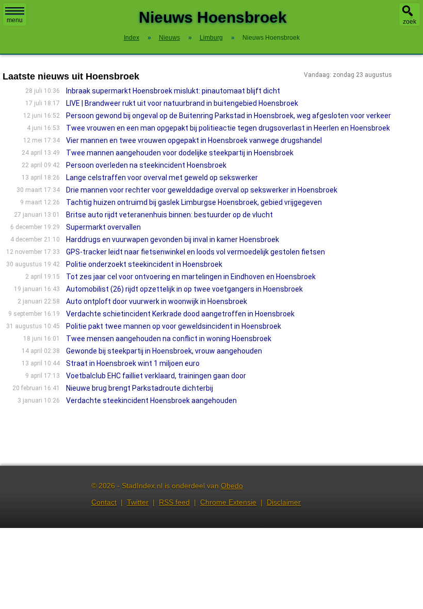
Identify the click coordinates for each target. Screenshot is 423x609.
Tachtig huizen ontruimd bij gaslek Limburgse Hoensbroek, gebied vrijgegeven (194, 202)
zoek (409, 21)
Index (131, 37)
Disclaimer (284, 502)
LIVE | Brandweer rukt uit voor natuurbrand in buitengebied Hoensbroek (182, 103)
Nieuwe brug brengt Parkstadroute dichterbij (139, 388)
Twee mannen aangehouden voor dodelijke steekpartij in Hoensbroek (180, 153)
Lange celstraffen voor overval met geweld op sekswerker (162, 177)
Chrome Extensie (228, 502)
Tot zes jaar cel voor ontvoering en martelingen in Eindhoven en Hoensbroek (191, 277)
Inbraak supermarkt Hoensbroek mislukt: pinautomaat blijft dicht (173, 91)
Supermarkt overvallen (103, 227)
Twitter (138, 502)
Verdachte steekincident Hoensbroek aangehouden (151, 400)
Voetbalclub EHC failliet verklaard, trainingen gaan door (156, 376)
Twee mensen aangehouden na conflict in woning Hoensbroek (168, 338)
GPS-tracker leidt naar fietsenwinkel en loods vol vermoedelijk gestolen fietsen (195, 252)
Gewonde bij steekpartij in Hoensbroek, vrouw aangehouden (164, 351)
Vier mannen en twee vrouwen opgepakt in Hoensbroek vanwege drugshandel (194, 140)
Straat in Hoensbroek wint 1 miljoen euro (133, 363)
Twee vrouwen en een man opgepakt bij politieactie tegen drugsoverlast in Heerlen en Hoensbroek (228, 128)
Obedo (232, 486)
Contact (104, 502)
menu (15, 20)
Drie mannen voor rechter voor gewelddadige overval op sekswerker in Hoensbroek (201, 190)
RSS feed (174, 502)
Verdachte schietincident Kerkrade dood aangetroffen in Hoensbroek (180, 314)
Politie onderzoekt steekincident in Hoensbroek (144, 264)
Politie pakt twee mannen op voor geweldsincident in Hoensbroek (173, 326)
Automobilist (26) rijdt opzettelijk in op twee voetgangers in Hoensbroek (184, 289)
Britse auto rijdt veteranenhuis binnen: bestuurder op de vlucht (169, 215)
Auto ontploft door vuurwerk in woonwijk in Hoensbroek (156, 301)
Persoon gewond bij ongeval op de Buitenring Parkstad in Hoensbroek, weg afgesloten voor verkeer (228, 115)
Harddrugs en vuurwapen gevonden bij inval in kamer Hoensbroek (172, 239)
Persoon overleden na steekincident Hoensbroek (146, 165)
